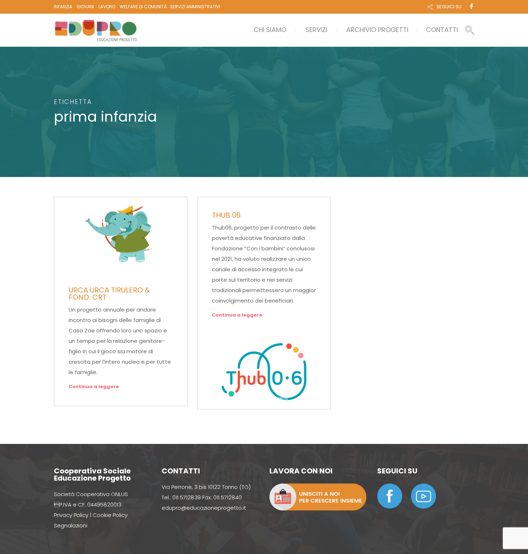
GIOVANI (85, 7)
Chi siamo (270, 29)
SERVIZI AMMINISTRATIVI (195, 7)
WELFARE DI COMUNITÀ (143, 7)
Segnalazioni (70, 525)
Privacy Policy (71, 515)
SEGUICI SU (449, 6)
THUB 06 (226, 215)
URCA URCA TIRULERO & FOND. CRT (109, 293)
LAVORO (106, 7)
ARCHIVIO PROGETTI (377, 29)
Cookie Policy (110, 515)
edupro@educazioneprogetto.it (204, 508)
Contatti (442, 29)
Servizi (316, 29)
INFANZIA (63, 7)
